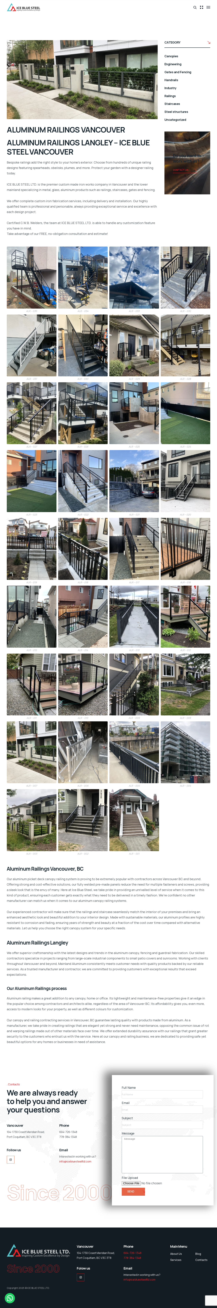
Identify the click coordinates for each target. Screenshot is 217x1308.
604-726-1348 (132, 1253)
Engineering (172, 64)
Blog (198, 1254)
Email (126, 1103)
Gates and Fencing (177, 72)
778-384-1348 (132, 1258)
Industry (170, 88)
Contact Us (180, 169)
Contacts (201, 1260)
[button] (10, 1298)
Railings (170, 96)
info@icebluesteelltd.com (75, 1161)
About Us (176, 1254)
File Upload (130, 1178)
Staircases (172, 104)
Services (175, 1260)
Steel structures (176, 112)
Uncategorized (175, 120)
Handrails (171, 80)
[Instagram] (10, 1159)
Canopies (171, 56)
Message (128, 1133)
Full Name (129, 1088)
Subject (127, 1118)
